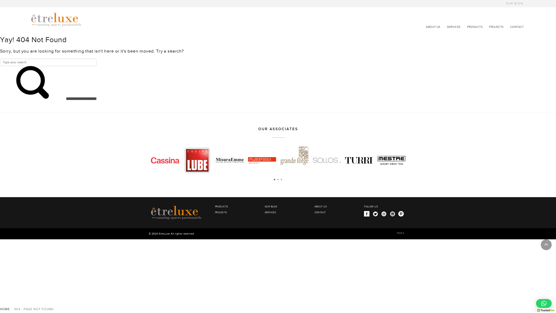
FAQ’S (400, 233)
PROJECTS (496, 27)
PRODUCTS (475, 27)
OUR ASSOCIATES (278, 129)
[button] (544, 303)
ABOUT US (433, 27)
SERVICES (454, 27)
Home (5, 309)
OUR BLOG (514, 3)
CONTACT (517, 27)
